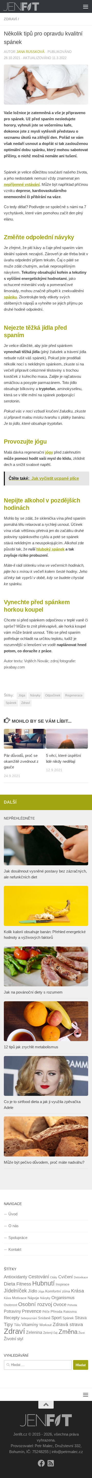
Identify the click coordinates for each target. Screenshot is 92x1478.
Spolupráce (17, 1237)
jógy (49, 452)
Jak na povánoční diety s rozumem (33, 992)
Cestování (38, 1276)
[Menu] (85, 6)
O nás (13, 1226)
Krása (77, 1290)
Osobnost (10, 1305)
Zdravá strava (68, 1324)
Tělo (17, 1325)
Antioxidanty (15, 1276)
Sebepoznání (29, 1318)
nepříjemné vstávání (22, 184)
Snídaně (44, 1318)
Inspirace (62, 1284)
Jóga (21, 695)
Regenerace (74, 695)
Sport (56, 1317)
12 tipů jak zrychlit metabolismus (31, 1047)
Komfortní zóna (57, 1291)
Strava (81, 1318)
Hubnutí (43, 1283)
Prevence (31, 1311)
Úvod (12, 1214)
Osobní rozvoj (35, 1304)
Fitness (23, 1284)
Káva (7, 1298)
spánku (10, 297)
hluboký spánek (50, 549)
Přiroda (56, 1311)
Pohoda (72, 1305)
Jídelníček (15, 1290)
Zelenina (34, 1332)
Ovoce (59, 1304)
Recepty (12, 1317)
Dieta (9, 1284)
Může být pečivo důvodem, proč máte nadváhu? (44, 1162)
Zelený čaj (50, 1333)
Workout (45, 1325)
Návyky (35, 695)
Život (81, 1332)
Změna (68, 1331)
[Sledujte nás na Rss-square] (50, 1463)
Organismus (63, 1297)
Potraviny (12, 1311)
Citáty (53, 1277)
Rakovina (70, 1312)
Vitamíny (29, 1324)
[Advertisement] (46, 49)
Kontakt (14, 1249)
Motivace (19, 1298)
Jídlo (32, 1291)
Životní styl (13, 1339)
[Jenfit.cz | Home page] (27, 6)
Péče (46, 1312)
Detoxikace (81, 1277)
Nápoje (33, 1298)
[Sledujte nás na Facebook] (41, 1463)
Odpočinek (52, 695)
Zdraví (25, 703)
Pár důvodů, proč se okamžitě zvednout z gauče (21, 761)
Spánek (11, 703)
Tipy (8, 1324)
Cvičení (65, 1276)
